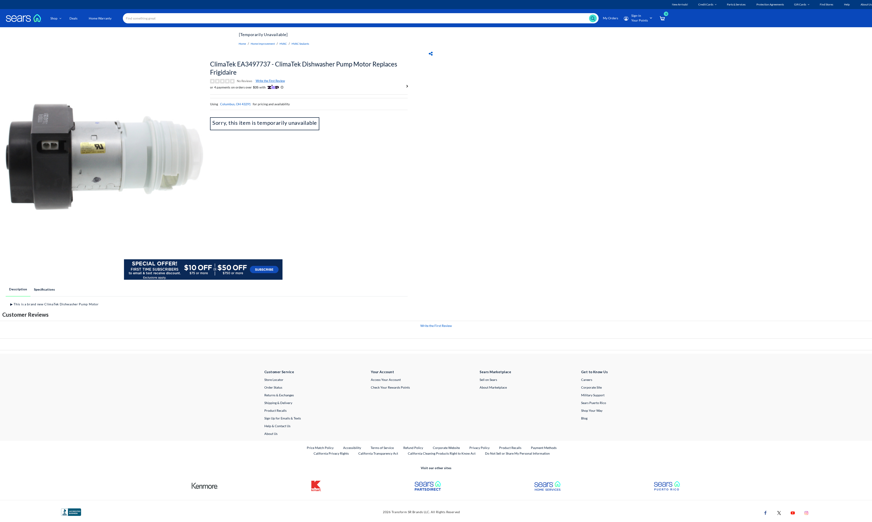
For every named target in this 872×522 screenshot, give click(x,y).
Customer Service (279, 372)
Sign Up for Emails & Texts (282, 418)
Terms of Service (382, 448)
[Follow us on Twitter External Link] (779, 512)
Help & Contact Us (277, 426)
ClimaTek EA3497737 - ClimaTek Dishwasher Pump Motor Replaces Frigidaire (303, 68)
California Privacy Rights (331, 453)
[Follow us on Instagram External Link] (806, 512)
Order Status (273, 387)
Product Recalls (275, 410)
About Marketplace (493, 387)
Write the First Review (270, 81)
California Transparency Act (378, 453)
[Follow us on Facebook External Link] (765, 512)
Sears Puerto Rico (593, 403)
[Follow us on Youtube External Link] (792, 512)
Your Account (382, 372)
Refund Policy (413, 448)
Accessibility (352, 448)
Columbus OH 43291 (235, 104)
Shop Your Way (591, 410)
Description (18, 289)
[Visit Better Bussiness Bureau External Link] (71, 512)
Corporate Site (591, 387)
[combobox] (361, 18)
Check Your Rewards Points (390, 387)
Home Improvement (263, 43)
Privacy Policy (479, 448)
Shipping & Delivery (278, 403)
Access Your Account (386, 380)
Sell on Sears (488, 380)
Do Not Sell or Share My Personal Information (517, 453)
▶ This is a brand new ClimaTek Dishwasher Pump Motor (54, 304)
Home (242, 43)
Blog (584, 418)
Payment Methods (544, 448)
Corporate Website (446, 448)
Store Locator (273, 380)
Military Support (592, 395)
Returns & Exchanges (279, 395)
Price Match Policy (320, 448)
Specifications (44, 289)
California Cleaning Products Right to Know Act (442, 453)
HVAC (283, 43)
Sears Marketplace (495, 372)
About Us (270, 434)
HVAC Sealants (300, 43)
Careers (586, 380)
